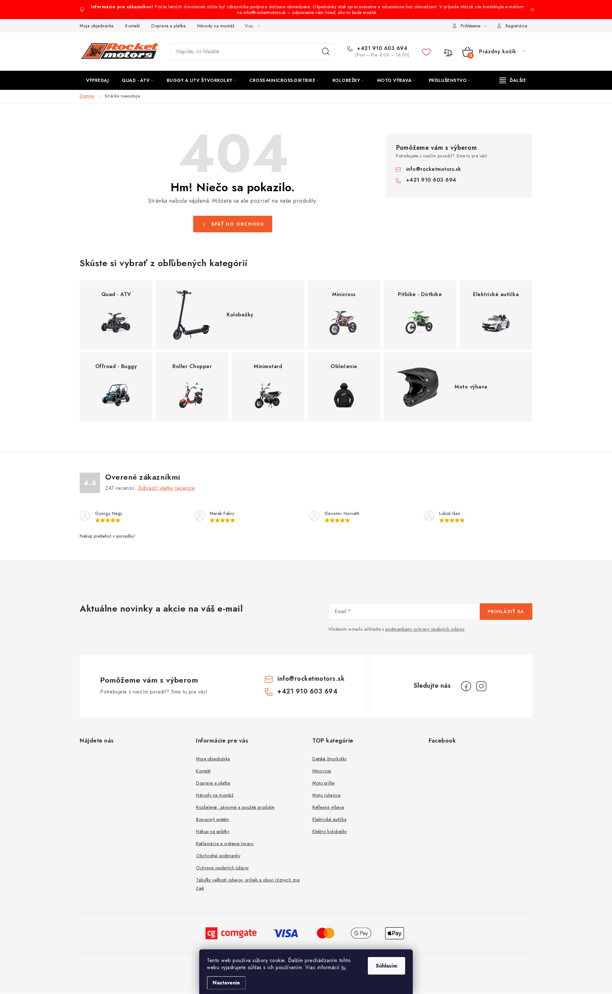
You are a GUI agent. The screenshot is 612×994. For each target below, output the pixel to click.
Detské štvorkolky (329, 759)
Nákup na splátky (212, 831)
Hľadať (326, 51)
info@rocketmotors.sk (433, 169)
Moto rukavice (326, 795)
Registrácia (517, 26)
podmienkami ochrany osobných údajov (425, 629)
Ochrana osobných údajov (222, 868)
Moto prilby (323, 783)
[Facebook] (466, 686)
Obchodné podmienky (218, 856)
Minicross (321, 771)
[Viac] (513, 80)
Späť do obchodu (237, 224)
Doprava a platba (168, 26)
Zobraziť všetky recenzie (166, 488)
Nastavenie (226, 982)
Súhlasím (386, 965)
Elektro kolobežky (329, 831)
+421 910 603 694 (381, 48)
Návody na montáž (216, 26)
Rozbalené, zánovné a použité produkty (235, 807)
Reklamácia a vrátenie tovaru (224, 843)
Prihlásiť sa (506, 611)
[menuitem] (97, 80)
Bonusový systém (212, 819)
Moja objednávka (97, 26)
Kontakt (132, 26)
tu (343, 967)
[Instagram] (481, 686)
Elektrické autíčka (329, 819)
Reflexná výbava (328, 807)
